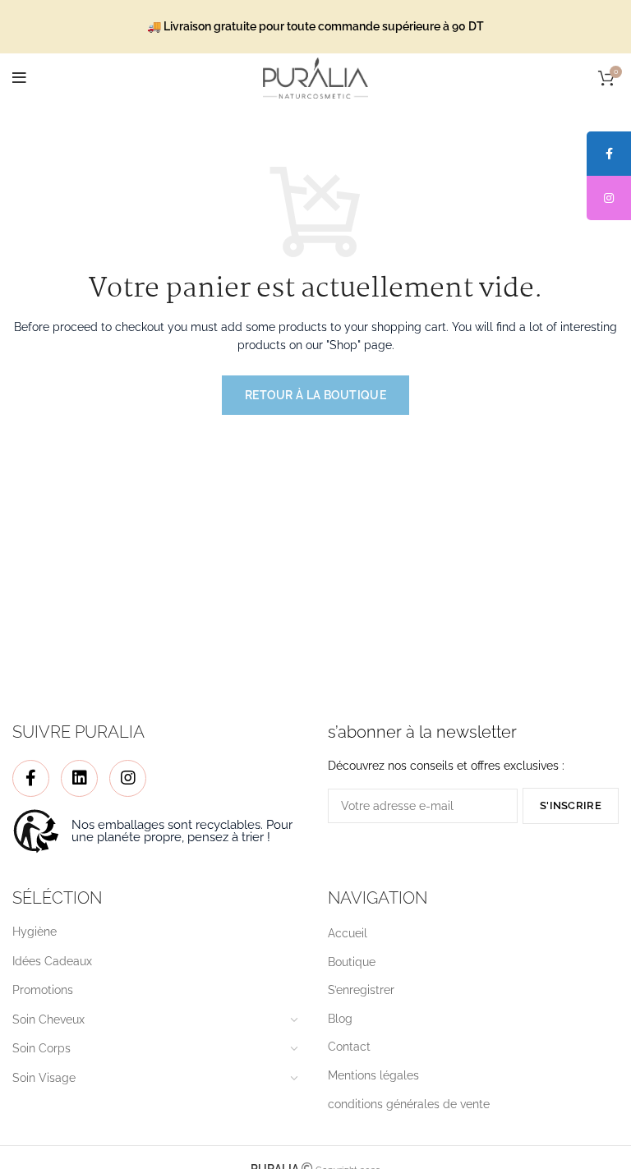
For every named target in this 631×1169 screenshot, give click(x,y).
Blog (340, 1018)
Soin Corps (41, 1048)
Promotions (42, 989)
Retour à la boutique (315, 395)
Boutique (351, 962)
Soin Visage (44, 1077)
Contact (349, 1046)
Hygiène (34, 931)
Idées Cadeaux (52, 961)
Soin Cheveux (48, 1019)
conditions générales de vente (409, 1104)
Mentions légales (373, 1075)
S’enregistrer (361, 989)
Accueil (347, 933)
